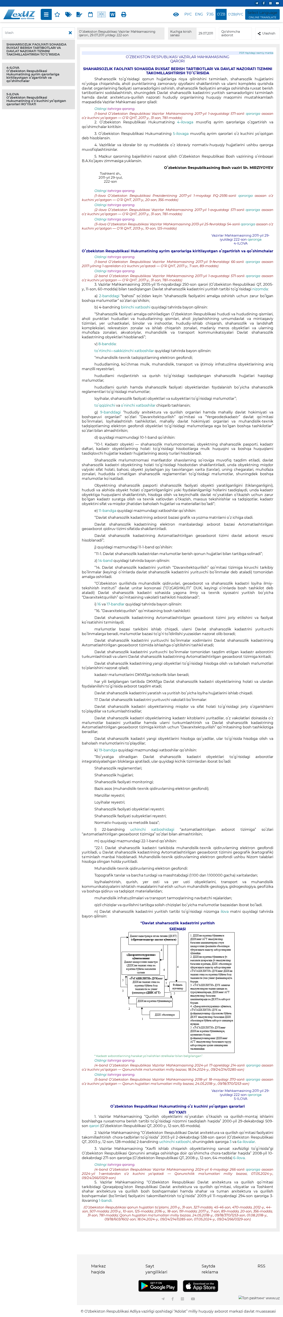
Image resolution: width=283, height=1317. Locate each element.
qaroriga (254, 114)
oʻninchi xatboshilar (138, 405)
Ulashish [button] (268, 33)
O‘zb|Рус (235, 14)
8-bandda (107, 344)
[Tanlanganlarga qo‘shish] (57, 14)
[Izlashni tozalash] (70, 33)
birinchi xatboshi (135, 307)
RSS (261, 1266)
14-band (105, 561)
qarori (94, 1126)
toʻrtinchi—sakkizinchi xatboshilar (124, 351)
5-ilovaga (181, 134)
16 (99, 604)
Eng (199, 14)
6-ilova (239, 1158)
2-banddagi (109, 296)
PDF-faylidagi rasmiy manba (256, 53)
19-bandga (108, 750)
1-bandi (105, 1200)
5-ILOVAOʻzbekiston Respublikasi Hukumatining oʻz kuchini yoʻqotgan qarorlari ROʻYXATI (36, 99)
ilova (225, 911)
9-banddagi (110, 412)
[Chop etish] (123, 14)
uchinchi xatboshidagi (152, 829)
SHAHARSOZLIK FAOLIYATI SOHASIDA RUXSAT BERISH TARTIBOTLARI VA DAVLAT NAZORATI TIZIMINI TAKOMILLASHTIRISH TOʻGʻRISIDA (36, 49)
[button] (38, 49)
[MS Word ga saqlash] (112, 14)
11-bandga (107, 511)
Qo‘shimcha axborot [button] (230, 33)
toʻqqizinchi (104, 405)
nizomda (260, 289)
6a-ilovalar (246, 1142)
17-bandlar (115, 604)
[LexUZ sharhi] (79, 14)
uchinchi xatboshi (175, 1142)
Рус (188, 14)
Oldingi (100, 109)
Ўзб (210, 14)
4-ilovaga (185, 122)
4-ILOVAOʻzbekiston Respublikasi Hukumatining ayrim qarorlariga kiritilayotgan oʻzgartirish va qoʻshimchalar (32, 74)
